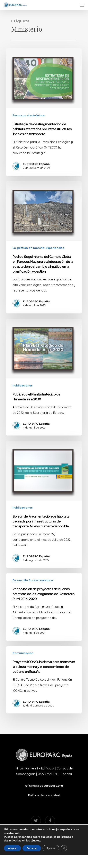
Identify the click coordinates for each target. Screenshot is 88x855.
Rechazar (32, 848)
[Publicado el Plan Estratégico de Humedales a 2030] (44, 377)
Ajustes (51, 848)
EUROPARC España (36, 164)
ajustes (35, 840)
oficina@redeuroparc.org (44, 786)
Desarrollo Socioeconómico (32, 580)
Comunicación (22, 653)
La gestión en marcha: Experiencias (38, 247)
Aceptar (12, 848)
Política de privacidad (44, 795)
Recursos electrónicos (28, 115)
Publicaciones (22, 385)
